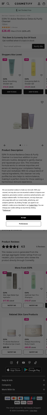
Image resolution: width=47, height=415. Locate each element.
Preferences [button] (6, 210)
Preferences (23, 224)
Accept (23, 217)
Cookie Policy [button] (33, 205)
